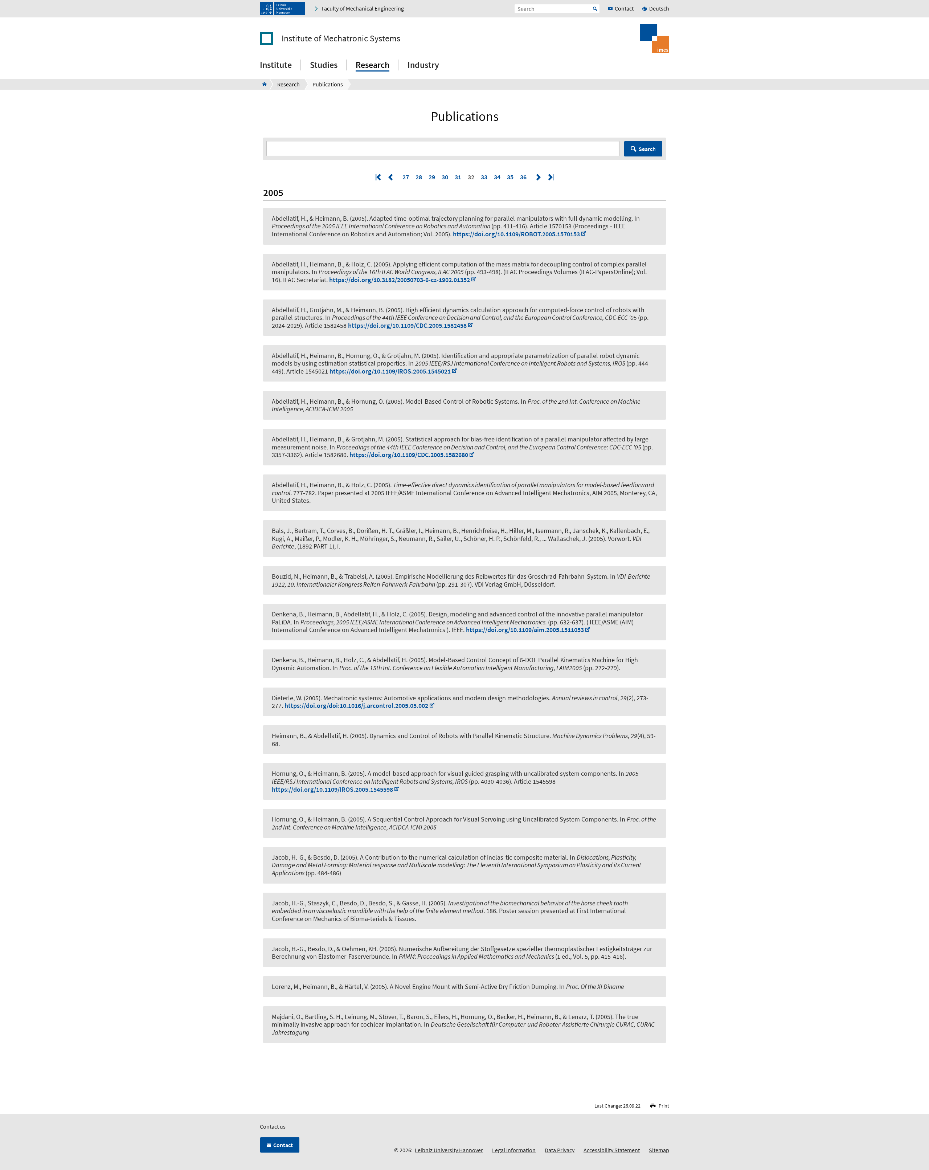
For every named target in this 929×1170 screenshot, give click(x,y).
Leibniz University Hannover (449, 1150)
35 (510, 177)
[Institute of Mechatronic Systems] (262, 84)
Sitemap (659, 1150)
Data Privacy (559, 1150)
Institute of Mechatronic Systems (341, 38)
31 (458, 177)
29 (432, 177)
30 (445, 177)
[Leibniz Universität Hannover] (282, 8)
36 (523, 177)
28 (419, 177)
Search (647, 148)
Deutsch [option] (659, 8)
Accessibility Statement (612, 1150)
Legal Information (514, 1150)
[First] (379, 177)
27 (405, 177)
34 (497, 177)
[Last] (550, 177)
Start (595, 8)
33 (484, 177)
